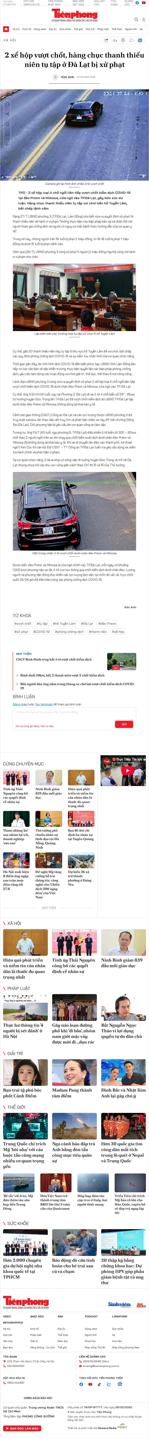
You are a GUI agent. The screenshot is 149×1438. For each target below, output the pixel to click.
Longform (119, 1316)
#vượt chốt (22, 623)
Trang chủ (6, 29)
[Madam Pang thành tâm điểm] (74, 1072)
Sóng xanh (40, 29)
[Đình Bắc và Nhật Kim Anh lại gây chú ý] (123, 1072)
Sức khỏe (65, 29)
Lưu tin (7, 124)
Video (7, 1316)
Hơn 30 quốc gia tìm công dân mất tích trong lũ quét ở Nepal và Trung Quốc (122, 1152)
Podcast (91, 1316)
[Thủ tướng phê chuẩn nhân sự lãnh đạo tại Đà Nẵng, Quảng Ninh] (48, 819)
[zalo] (111, 1384)
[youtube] (144, 3)
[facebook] (137, 3)
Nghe (7, 104)
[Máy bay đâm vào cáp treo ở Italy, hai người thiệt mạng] (93, 1182)
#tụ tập (42, 623)
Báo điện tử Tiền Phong (74, 15)
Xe (141, 29)
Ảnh (60, 1316)
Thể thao (117, 29)
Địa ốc (53, 29)
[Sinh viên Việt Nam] (119, 1305)
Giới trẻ (90, 29)
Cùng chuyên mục (23, 763)
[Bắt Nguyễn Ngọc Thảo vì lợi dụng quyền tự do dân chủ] (123, 1007)
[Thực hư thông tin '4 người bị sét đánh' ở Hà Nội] (25, 1007)
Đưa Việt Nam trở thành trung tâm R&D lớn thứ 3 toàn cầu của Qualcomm (55, 1202)
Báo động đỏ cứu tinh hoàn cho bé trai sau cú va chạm (73, 1265)
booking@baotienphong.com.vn (101, 1366)
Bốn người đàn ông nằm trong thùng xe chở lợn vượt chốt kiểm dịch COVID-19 (77, 686)
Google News (140, 40)
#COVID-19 (41, 632)
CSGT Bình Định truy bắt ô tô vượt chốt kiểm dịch (54, 659)
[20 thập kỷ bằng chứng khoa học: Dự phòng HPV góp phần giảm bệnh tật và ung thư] (123, 1242)
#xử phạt (21, 632)
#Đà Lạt (87, 623)
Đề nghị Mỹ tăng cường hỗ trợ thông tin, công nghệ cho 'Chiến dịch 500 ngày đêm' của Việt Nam (48, 884)
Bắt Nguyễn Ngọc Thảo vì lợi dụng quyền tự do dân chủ (121, 1030)
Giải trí (15, 1053)
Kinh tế (27, 29)
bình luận (131, 40)
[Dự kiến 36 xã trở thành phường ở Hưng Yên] (81, 860)
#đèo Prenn (107, 623)
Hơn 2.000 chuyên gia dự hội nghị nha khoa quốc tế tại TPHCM (22, 1268)
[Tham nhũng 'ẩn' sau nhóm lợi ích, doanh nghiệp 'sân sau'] (16, 819)
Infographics (13, 1322)
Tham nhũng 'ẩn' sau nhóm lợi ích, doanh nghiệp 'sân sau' (16, 836)
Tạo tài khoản (44, 704)
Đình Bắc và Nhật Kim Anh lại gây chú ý (123, 1092)
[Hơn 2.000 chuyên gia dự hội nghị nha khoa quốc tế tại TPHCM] (25, 1242)
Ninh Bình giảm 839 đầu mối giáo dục (48, 793)
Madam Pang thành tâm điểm (72, 1092)
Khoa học (90, 1341)
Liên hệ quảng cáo (92, 1356)
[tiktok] (101, 1384)
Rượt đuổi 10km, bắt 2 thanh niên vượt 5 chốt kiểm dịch (62, 675)
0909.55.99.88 (92, 1361)
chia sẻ (106, 40)
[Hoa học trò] (141, 1305)
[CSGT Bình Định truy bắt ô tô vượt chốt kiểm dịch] (121, 661)
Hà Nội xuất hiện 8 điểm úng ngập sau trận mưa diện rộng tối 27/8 (16, 880)
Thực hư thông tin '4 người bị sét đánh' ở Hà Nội (23, 1030)
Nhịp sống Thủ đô (95, 1347)
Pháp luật (103, 29)
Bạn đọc (8, 1347)
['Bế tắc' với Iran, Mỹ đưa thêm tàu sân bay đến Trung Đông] (19, 1182)
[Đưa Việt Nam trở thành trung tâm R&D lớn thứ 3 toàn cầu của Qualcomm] (56, 1182)
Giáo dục (63, 1341)
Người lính (131, 29)
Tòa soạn (10, 1356)
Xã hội (16, 29)
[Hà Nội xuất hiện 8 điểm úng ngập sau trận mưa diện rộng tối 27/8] (16, 860)
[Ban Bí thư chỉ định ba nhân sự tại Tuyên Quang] (81, 819)
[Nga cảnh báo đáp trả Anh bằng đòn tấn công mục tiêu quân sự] (74, 1126)
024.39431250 (15, 1366)
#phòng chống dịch (69, 632)
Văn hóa (8, 1341)
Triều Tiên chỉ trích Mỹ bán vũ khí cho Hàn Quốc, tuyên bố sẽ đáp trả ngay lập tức (130, 1204)
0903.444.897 (15, 1382)
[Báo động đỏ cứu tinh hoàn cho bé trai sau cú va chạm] (74, 1242)
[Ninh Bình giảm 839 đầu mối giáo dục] (48, 778)
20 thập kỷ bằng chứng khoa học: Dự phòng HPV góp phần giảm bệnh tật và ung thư (122, 1271)
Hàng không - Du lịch (42, 1347)
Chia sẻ (7, 114)
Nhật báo (37, 1316)
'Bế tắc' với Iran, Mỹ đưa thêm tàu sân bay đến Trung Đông (18, 1202)
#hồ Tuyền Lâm (64, 623)
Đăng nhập (20, 704)
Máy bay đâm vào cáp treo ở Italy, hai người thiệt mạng (92, 1200)
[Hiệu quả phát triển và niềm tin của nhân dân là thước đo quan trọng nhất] (81, 778)
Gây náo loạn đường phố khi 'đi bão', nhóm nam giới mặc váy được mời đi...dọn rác (73, 1033)
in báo (123, 40)
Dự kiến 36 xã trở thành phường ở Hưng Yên (79, 878)
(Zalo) (105, 1361)
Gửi (124, 724)
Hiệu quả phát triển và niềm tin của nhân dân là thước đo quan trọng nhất (80, 797)
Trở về (7, 144)
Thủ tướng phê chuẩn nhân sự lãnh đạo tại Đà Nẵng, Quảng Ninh (47, 838)
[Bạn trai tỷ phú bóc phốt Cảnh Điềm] (25, 1072)
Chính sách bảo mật (38, 1398)
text (114, 40)
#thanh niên (98, 632)
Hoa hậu (117, 1341)
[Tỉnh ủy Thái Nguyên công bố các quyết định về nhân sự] (16, 778)
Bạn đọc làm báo (24, 1428)
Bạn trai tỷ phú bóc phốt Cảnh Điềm (22, 1092)
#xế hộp (118, 632)
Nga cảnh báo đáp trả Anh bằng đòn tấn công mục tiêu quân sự (73, 1152)
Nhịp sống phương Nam (125, 1347)
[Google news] (121, 1384)
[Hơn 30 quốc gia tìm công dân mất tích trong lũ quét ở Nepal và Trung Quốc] (123, 1126)
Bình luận (7, 134)
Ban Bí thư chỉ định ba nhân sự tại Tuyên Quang (81, 834)
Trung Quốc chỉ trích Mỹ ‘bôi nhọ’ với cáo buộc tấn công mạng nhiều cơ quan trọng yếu (24, 1155)
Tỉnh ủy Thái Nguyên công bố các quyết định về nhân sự (15, 795)
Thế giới (78, 29)
